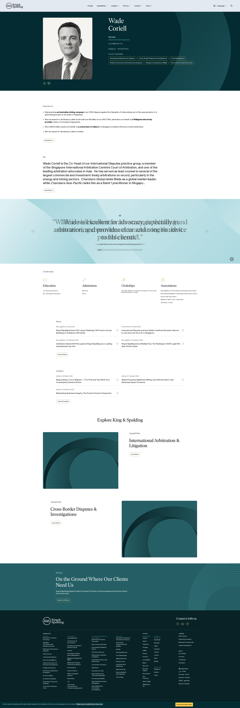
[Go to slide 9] (115, 250)
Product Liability (48, 675)
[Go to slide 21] (138, 250)
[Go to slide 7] (112, 250)
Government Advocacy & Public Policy (99, 660)
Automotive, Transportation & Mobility (121, 644)
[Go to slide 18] (132, 250)
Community (182, 660)
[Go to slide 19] (134, 250)
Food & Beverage (121, 655)
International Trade (98, 671)
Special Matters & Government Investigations (97, 688)
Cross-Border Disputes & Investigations (153, 58)
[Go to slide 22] (140, 250)
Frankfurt (157, 649)
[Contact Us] (177, 623)
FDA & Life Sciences (98, 652)
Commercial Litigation (49, 657)
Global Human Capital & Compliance (99, 656)
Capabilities (47, 633)
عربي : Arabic (182, 671)
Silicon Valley (147, 681)
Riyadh (156, 661)
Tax (68, 681)
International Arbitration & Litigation (122, 58)
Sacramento (146, 673)
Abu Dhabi (157, 640)
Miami (144, 663)
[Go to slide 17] (130, 250)
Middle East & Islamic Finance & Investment (74, 663)
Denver (145, 653)
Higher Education (121, 658)
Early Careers (183, 636)
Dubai (156, 646)
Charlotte (146, 644)
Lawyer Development (185, 645)
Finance (69, 650)
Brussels (157, 643)
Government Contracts (99, 664)
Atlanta (145, 638)
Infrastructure (120, 661)
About (181, 651)
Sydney (156, 672)
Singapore (157, 669)
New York (145, 666)
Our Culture (182, 653)
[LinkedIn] (182, 623)
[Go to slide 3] (101, 250)
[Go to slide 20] (136, 250)
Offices (145, 633)
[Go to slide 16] (129, 250)
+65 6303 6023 (122, 49)
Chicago (145, 647)
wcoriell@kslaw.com (115, 44)
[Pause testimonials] (232, 259)
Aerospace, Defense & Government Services (123, 638)
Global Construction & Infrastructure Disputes (126, 63)
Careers (181, 633)
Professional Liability (49, 679)
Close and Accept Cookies (184, 704)
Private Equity (71, 667)
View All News (62, 354)
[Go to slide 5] (108, 250)
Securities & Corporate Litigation (50, 682)
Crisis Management (177, 58)
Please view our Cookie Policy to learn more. (90, 704)
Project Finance (72, 671)
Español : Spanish (184, 684)
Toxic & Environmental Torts (50, 687)
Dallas (145, 650)
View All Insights (63, 401)
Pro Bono (181, 656)
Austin (145, 641)
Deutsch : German (184, 677)
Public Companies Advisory (72, 674)
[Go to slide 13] (123, 250)
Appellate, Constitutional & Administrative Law (49, 644)
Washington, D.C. (146, 685)
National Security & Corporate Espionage (98, 674)
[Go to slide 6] (110, 250)
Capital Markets (72, 638)
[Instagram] (187, 623)
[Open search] (231, 6)
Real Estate (71, 678)
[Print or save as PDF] (44, 83)
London (156, 655)
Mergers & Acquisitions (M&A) (156, 63)
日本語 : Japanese (184, 680)
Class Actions (47, 654)
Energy (118, 649)
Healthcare (95, 668)
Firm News (182, 663)
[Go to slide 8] (114, 250)
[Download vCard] (48, 83)
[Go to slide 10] (117, 250)
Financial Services (121, 652)
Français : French (184, 674)
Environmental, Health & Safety (99, 648)
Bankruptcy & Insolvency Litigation (50, 650)
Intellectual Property (49, 668)
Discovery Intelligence (50, 660)
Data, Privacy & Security (99, 644)
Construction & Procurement (72, 642)
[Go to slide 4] (105, 250)
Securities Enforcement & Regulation (99, 682)
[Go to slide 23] (141, 249)
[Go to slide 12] (121, 250)
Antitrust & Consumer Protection (50, 638)
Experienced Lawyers (185, 639)
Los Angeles (146, 660)
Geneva (156, 652)
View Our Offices (63, 600)
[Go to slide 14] (125, 250)
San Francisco (146, 677)
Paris (155, 658)
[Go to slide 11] (119, 250)
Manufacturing (120, 669)
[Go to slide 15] (127, 250)
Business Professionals (186, 642)
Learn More (135, 454)
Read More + (49, 140)
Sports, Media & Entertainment (121, 673)
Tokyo (156, 675)
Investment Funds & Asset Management (73, 654)
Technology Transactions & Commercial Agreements (74, 686)
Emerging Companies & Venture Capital (74, 646)
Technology (119, 677)
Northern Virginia (145, 669)
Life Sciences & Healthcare (121, 665)
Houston (145, 656)
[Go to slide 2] (99, 250)
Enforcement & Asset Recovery (182, 63)
